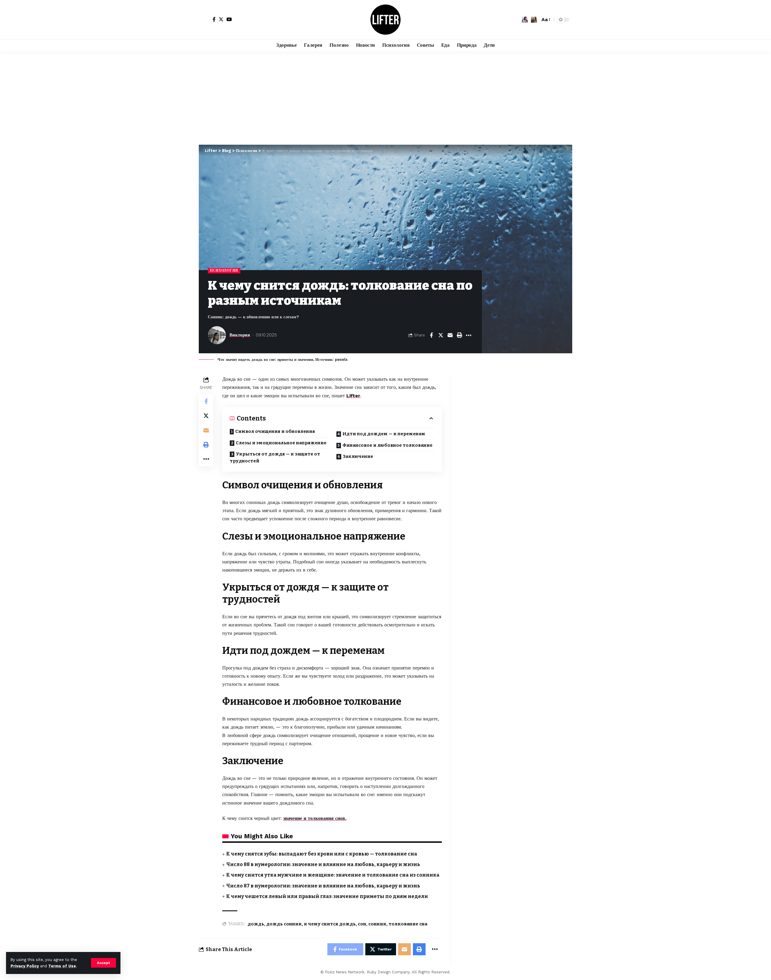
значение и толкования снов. (314, 818)
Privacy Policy (25, 966)
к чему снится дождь (330, 924)
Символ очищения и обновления (275, 431)
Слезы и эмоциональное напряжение (281, 443)
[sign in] (204, 20)
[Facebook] (214, 19)
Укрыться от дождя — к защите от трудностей (275, 457)
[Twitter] (221, 19)
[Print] (459, 335)
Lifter (353, 396)
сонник (377, 924)
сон (362, 924)
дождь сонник (284, 924)
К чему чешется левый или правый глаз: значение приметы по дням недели (327, 896)
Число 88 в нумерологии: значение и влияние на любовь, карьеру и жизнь (323, 864)
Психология (224, 270)
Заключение (358, 456)
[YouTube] (229, 19)
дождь (256, 924)
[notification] (525, 20)
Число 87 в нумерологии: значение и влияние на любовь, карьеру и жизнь (323, 886)
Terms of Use (62, 966)
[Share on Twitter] (440, 335)
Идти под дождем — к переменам (383, 433)
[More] (468, 335)
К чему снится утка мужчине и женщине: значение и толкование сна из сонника (332, 875)
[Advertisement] (385, 96)
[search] (534, 20)
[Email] (450, 335)
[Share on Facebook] (431, 335)
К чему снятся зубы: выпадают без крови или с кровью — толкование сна (321, 854)
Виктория (239, 335)
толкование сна (408, 924)
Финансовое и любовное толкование (387, 445)
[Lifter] (385, 20)
